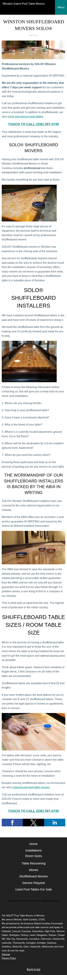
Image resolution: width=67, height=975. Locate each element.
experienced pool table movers (31, 787)
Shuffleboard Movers (33, 876)
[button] (12, 822)
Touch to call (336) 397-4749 (33, 124)
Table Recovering (34, 863)
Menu (61, 7)
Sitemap (6, 954)
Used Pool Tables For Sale (33, 889)
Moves (33, 870)
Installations (33, 850)
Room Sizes (33, 856)
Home (33, 844)
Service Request (33, 883)
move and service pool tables (25, 116)
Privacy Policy (9, 958)
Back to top (33, 969)
